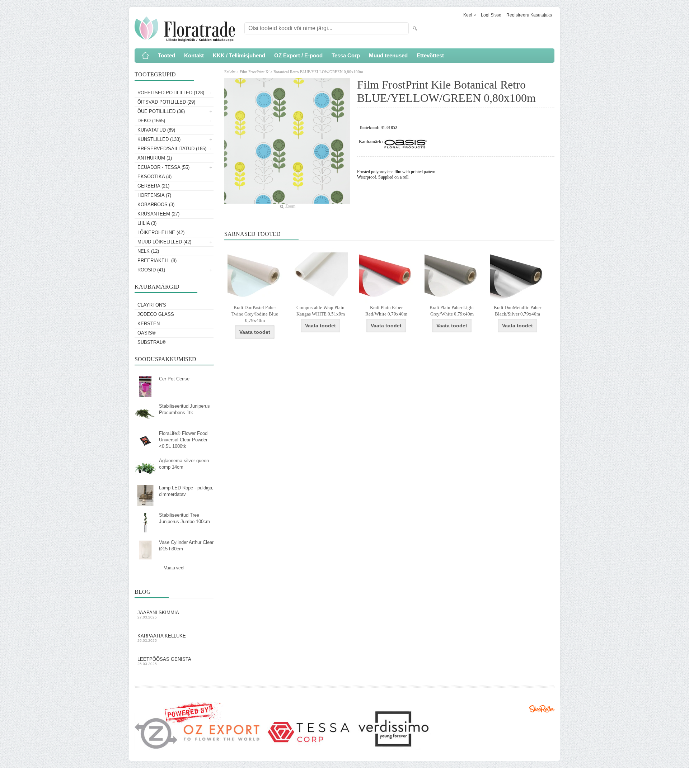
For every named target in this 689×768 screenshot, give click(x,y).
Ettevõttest (430, 55)
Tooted (166, 55)
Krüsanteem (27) (158, 214)
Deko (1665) (151, 120)
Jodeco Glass (155, 314)
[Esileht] (145, 55)
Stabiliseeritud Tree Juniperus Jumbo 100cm (184, 518)
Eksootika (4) (154, 176)
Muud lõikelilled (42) (164, 242)
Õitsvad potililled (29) (166, 102)
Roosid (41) (151, 269)
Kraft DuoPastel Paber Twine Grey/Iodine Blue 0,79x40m (254, 314)
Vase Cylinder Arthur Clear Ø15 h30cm (186, 545)
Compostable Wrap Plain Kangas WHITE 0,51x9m (320, 311)
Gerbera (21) (153, 186)
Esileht (230, 72)
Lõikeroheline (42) (160, 232)
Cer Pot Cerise (174, 378)
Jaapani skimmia (158, 614)
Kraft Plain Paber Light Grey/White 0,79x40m (452, 311)
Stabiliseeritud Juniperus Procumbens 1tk (184, 409)
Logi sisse (491, 15)
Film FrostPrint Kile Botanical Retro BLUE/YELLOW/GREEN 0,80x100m (301, 72)
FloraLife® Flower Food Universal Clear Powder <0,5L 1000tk (183, 440)
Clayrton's (151, 305)
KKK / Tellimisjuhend (239, 55)
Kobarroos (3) (155, 204)
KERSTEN (148, 323)
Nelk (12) (148, 251)
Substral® (151, 342)
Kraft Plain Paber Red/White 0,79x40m (386, 311)
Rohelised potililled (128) (170, 92)
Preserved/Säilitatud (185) (171, 148)
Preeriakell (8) (157, 260)
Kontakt (194, 55)
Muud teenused (388, 55)
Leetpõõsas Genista (164, 661)
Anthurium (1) (154, 158)
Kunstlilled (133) (159, 139)
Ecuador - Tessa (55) (163, 167)
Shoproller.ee (541, 708)
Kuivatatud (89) (156, 130)
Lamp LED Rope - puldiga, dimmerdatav (186, 491)
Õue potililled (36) (161, 111)
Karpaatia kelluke (161, 638)
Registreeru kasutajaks (529, 15)
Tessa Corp (346, 55)
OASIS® (146, 333)
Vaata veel (174, 567)
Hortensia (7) (154, 195)
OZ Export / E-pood (298, 55)
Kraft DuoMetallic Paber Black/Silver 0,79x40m (517, 311)
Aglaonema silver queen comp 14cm (184, 464)
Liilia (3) (146, 223)
